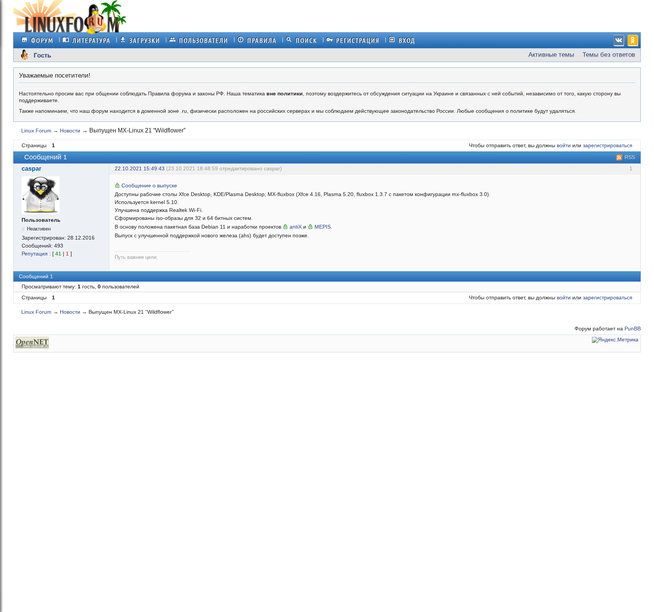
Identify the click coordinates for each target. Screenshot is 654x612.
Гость (42, 56)
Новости (70, 131)
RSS (629, 157)
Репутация (35, 254)
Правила (262, 40)
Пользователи (203, 40)
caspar (31, 169)
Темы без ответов (608, 54)
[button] (617, 39)
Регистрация (358, 40)
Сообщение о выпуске (149, 185)
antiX (296, 227)
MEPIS (323, 227)
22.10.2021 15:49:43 (140, 168)
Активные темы (551, 54)
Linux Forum (36, 131)
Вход (407, 40)
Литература (91, 40)
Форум (42, 40)
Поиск (306, 40)
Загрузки (144, 40)
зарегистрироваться (607, 145)
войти (564, 145)
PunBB (632, 328)
